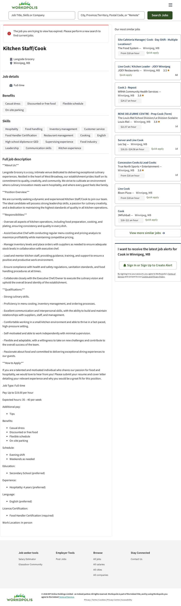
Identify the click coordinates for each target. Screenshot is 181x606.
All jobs (97, 559)
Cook (121, 211)
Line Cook (124, 189)
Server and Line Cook (130, 140)
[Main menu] (170, 5)
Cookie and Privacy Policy (153, 276)
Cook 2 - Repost (127, 88)
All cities (97, 569)
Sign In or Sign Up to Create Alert (149, 265)
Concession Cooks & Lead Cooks (137, 163)
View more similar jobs (145, 233)
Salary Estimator (27, 559)
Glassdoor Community (30, 564)
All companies (100, 575)
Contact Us (136, 559)
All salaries (99, 564)
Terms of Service (66, 597)
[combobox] (41, 15)
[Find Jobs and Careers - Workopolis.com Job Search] (24, 5)
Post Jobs (61, 559)
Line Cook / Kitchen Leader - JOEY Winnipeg (144, 67)
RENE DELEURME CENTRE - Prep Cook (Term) (145, 114)
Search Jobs (160, 15)
